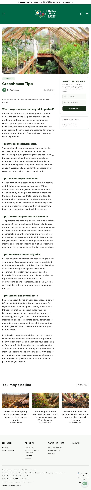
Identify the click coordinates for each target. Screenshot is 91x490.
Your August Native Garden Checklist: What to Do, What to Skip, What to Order (45, 415)
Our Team (28, 456)
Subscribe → (74, 108)
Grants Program (8, 450)
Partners (28, 459)
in (70, 125)
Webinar (5, 447)
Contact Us (29, 447)
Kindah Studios (16, 485)
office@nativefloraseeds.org (40, 473)
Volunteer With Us (55, 447)
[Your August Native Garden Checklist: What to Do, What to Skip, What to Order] (45, 400)
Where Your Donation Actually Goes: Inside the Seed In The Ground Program (75, 415)
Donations (51, 454)
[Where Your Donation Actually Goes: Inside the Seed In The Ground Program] (75, 400)
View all (82, 385)
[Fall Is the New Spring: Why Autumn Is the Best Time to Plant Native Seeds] (15, 400)
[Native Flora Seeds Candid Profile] (83, 478)
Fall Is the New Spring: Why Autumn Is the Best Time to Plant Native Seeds (16, 415)
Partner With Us (54, 450)
